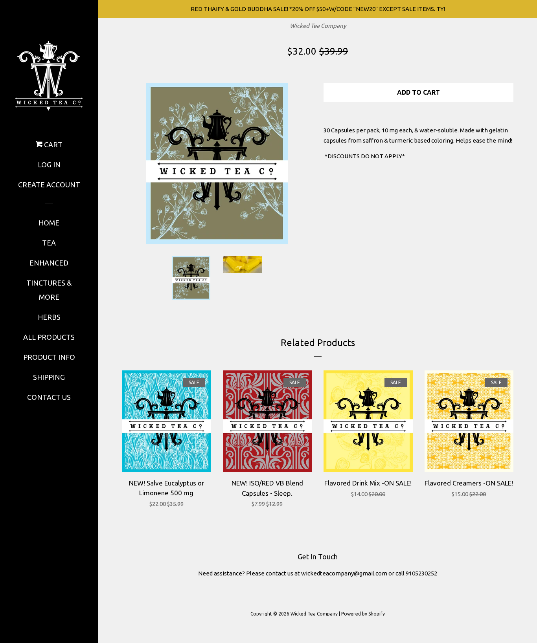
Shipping (49, 377)
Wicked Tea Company (318, 25)
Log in (49, 165)
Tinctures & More (49, 290)
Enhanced (48, 263)
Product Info (49, 357)
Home (49, 223)
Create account (49, 185)
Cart (52, 144)
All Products (49, 337)
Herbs (49, 317)
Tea (49, 243)
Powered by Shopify (363, 613)
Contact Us (49, 397)
